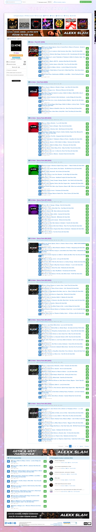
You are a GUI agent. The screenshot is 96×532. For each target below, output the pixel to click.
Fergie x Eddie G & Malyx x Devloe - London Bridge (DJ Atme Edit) (60, 67)
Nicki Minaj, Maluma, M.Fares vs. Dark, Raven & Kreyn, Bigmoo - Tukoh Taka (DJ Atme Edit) (62, 381)
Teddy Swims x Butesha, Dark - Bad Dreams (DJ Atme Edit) (58, 129)
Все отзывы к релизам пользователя (15, 75)
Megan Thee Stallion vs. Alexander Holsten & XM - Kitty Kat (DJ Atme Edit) (62, 337)
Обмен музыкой (30, 15)
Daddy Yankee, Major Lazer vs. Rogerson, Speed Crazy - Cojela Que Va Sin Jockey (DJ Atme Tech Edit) (63, 439)
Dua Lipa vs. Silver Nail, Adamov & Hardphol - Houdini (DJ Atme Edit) (60, 223)
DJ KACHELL (65, 491)
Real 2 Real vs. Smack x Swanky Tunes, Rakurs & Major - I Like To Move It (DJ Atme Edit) (63, 419)
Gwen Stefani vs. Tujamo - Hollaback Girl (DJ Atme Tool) (57, 430)
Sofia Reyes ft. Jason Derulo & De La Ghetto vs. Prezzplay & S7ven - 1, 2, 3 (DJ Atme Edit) (62, 409)
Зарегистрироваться (86, 1)
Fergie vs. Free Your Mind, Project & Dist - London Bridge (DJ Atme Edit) (61, 306)
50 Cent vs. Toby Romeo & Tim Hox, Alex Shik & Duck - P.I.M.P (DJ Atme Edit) (62, 273)
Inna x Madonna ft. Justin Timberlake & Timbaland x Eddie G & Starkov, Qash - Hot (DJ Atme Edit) (63, 57)
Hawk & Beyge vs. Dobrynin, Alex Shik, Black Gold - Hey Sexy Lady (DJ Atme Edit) (64, 300)
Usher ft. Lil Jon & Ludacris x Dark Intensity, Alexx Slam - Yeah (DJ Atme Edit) (62, 51)
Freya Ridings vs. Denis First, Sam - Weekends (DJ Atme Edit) (58, 267)
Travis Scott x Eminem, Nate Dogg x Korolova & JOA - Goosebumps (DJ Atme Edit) (64, 54)
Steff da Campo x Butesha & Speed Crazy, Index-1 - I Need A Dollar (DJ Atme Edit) (63, 165)
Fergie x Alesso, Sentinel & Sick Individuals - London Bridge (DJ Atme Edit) (62, 97)
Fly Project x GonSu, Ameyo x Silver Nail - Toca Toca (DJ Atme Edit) (60, 64)
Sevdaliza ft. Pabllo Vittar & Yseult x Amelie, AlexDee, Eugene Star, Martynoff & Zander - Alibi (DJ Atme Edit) (62, 132)
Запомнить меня (42, 2)
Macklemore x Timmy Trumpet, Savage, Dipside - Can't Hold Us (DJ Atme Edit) (62, 180)
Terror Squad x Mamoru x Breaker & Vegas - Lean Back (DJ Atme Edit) (60, 87)
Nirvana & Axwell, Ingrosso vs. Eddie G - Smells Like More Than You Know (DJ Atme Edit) (63, 255)
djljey (63, 479)
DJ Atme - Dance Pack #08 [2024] (40, 160)
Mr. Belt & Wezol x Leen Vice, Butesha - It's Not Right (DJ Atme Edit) (60, 174)
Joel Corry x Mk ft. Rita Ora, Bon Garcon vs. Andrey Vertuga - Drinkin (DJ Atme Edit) (64, 261)
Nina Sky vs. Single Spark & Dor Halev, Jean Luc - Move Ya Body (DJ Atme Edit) (63, 291)
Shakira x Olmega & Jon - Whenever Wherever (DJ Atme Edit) (58, 90)
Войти (50, 2)
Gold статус (60, 15)
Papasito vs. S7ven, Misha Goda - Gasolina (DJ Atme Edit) (57, 377)
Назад (66, 446)
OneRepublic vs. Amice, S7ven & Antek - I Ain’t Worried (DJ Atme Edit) (61, 288)
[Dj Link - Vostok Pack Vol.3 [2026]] (47, 23)
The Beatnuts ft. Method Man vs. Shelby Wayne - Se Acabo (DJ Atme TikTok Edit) (63, 328)
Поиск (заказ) (39, 15)
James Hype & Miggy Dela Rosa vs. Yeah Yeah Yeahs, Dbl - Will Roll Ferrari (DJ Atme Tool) (63, 426)
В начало (61, 446)
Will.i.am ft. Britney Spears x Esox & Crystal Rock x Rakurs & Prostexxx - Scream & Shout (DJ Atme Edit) (63, 47)
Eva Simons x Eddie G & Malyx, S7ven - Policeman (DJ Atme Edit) (59, 145)
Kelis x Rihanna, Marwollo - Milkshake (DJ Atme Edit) (56, 217)
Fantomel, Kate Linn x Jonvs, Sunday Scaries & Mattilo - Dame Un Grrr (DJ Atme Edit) (62, 100)
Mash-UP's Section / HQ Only (42, 43)
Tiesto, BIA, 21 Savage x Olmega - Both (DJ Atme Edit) (56, 205)
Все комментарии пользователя (14, 72)
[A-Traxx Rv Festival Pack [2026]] (59, 23)
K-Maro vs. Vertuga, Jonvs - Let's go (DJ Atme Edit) (56, 259)
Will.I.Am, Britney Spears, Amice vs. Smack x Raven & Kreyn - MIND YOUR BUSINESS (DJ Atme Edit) (63, 244)
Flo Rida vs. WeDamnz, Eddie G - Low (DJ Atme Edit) (56, 384)
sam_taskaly (64, 462)
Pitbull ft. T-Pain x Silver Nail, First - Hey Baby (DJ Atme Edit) (58, 208)
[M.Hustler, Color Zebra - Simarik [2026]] (71, 23)
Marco (63, 468)
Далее (81, 446)
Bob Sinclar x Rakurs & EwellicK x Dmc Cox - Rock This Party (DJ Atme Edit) (62, 108)
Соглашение (60, 522)
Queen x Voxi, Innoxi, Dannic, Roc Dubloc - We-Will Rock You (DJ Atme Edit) (62, 168)
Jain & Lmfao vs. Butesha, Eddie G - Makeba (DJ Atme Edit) (58, 297)
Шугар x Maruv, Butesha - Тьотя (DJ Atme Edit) (55, 123)
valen (63, 485)
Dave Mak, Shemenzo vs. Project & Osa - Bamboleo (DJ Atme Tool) (60, 436)
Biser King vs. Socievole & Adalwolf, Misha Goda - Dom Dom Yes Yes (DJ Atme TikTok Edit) (62, 347)
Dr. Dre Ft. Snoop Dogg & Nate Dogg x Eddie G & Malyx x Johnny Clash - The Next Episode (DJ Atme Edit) (63, 104)
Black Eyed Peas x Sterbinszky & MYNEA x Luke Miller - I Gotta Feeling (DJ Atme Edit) (62, 74)
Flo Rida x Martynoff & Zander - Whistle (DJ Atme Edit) (57, 220)
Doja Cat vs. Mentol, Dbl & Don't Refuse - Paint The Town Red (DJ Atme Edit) (62, 226)
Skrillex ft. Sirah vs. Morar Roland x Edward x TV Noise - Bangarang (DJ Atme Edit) (64, 247)
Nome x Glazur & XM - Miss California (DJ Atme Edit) (56, 211)
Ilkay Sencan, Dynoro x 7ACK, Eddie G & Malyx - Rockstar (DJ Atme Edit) (61, 142)
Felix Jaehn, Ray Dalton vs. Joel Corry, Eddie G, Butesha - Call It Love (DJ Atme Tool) (62, 340)
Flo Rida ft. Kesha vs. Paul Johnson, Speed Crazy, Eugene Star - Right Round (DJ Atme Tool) (62, 388)
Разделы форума (19, 15)
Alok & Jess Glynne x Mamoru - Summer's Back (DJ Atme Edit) (59, 154)
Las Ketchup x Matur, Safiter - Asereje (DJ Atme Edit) (56, 214)
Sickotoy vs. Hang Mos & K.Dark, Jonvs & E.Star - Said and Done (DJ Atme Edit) (63, 413)
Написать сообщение (12, 70)
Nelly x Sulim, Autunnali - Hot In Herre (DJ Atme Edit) (56, 171)
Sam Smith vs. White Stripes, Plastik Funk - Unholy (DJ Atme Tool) (60, 374)
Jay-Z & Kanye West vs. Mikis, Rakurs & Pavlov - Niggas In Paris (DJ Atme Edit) (63, 423)
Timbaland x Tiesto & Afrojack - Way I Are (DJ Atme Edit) (57, 126)
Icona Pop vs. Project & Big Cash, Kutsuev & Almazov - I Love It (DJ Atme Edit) (63, 265)
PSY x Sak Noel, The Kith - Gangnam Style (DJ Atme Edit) (57, 136)
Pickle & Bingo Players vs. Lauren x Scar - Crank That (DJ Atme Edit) (60, 285)
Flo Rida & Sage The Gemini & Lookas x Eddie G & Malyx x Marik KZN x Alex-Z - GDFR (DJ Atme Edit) (62, 93)
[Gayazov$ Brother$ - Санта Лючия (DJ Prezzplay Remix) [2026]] (82, 23)
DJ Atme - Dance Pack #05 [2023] (40, 280)
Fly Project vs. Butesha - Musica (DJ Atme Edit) (55, 303)
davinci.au (64, 474)
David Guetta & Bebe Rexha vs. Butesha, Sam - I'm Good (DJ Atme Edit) (61, 433)
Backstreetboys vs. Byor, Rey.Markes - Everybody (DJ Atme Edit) (59, 270)
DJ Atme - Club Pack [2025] (39, 82)
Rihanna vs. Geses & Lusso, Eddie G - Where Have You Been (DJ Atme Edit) (62, 415)
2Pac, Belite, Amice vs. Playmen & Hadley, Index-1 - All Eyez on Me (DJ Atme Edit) (63, 313)
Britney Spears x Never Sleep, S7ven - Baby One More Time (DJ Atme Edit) (62, 148)
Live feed (73, 15)
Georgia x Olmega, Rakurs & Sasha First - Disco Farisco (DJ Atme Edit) (61, 193)
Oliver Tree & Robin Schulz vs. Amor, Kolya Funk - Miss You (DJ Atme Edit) (62, 334)
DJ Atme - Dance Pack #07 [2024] (40, 200)
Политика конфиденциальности (56, 524)
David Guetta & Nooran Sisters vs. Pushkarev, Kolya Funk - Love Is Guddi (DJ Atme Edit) (63, 309)
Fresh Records (12, 38)
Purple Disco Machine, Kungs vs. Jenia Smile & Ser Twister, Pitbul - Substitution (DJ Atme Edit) (63, 251)
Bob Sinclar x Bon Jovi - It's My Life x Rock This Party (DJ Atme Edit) (60, 151)
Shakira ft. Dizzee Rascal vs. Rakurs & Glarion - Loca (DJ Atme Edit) (60, 371)
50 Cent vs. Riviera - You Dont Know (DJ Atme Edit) (56, 232)
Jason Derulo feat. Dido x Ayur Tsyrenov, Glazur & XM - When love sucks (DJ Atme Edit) (63, 187)
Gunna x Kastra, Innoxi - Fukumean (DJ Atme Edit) (56, 190)
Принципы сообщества (57, 525)
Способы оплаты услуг (57, 523)
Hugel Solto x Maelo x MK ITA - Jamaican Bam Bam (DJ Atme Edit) (59, 61)
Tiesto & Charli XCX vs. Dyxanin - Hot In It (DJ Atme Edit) (57, 368)
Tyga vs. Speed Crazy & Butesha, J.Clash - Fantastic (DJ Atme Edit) (60, 365)
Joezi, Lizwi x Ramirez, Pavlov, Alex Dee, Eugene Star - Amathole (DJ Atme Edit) (63, 183)
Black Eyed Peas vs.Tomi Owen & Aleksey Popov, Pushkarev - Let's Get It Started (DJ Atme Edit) (62, 392)
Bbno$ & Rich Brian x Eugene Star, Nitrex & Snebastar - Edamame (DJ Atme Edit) (63, 229)
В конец (87, 446)
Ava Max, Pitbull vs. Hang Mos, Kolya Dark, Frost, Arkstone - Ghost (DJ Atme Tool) (64, 351)
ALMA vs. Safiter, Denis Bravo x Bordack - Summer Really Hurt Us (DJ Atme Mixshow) (61, 396)
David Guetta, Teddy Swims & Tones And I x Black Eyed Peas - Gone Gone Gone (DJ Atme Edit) (62, 70)
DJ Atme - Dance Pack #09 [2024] (40, 118)
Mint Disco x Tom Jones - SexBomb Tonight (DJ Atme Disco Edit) (59, 177)
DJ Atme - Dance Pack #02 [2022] (40, 404)
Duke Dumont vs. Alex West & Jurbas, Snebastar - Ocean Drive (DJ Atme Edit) (62, 344)
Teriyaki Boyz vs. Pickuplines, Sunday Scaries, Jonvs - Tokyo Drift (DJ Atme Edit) (63, 331)
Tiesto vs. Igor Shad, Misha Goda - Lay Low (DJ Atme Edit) (58, 325)
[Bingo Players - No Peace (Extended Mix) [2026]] (24, 23)
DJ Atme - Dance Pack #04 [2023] (40, 320)
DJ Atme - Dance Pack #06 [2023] (40, 238)
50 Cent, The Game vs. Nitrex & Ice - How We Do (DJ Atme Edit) (59, 354)
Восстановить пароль (60, 2)
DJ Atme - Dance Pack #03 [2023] (40, 361)
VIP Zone (46, 15)
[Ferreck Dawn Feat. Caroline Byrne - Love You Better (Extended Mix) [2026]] (36, 23)
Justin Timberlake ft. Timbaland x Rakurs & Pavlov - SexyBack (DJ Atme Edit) (62, 139)
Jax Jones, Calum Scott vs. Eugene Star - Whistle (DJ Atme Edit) (59, 294)
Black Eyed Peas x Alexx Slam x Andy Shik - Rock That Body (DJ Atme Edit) (62, 111)
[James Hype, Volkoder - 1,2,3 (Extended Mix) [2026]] (13, 23)
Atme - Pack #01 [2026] (37, 42)
